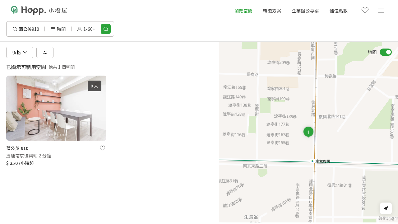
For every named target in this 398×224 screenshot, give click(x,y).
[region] (308, 132)
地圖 (372, 52)
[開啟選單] (381, 10)
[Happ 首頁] (39, 10)
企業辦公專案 (305, 10)
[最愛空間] (365, 10)
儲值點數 (339, 10)
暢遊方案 (272, 10)
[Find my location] (386, 208)
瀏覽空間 (243, 10)
